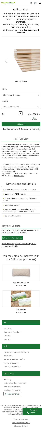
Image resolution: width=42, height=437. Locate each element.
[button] (6, 60)
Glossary (7, 379)
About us (7, 328)
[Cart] (35, 3)
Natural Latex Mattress (21, 423)
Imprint (6, 339)
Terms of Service (11, 363)
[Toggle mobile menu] (39, 3)
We (4, 322)
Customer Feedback (12, 332)
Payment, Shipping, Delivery (16, 352)
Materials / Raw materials (14, 383)
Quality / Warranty (11, 390)
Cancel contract (12, 394)
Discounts (8, 355)
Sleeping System (21, 426)
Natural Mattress (21, 419)
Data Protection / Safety (14, 359)
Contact (7, 335)
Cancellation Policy (11, 366)
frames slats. (19, 176)
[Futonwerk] (8, 2)
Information (8, 373)
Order (6, 346)
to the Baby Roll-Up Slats (12, 238)
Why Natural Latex (11, 386)
